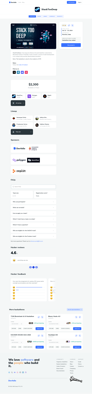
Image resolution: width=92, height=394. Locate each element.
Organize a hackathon (62, 362)
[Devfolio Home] (12, 2)
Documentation (60, 371)
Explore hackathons (62, 364)
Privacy (72, 371)
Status (79, 364)
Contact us (81, 366)
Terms (71, 373)
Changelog (72, 368)
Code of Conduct (23, 65)
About (71, 362)
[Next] (36, 267)
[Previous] (30, 267)
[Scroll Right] (53, 290)
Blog (71, 364)
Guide (79, 362)
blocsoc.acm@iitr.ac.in (37, 241)
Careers (72, 366)
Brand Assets (60, 368)
